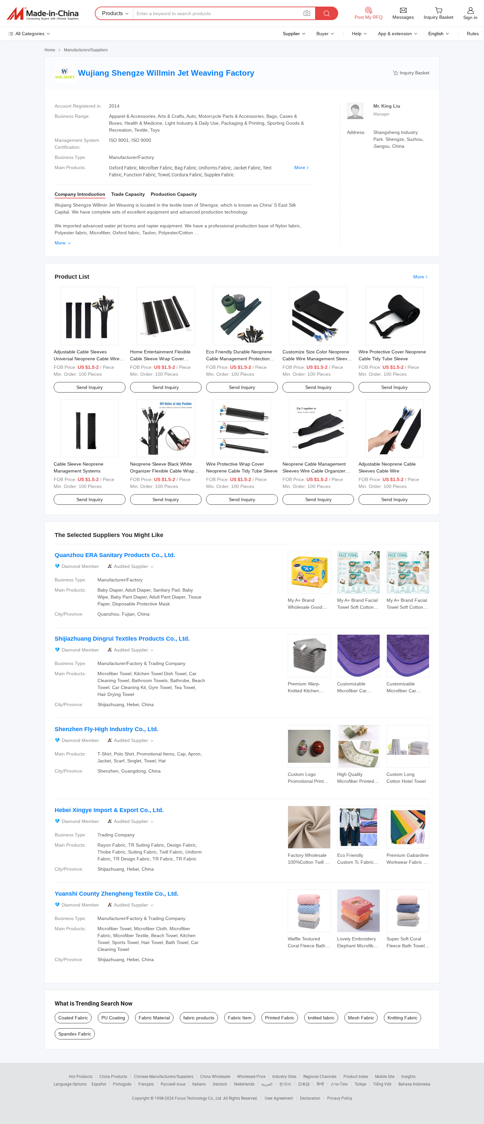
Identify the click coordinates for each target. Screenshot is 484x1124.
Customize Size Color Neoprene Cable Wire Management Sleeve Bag (316, 358)
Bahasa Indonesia (414, 1083)
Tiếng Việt (382, 1083)
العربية (266, 1083)
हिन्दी (320, 1083)
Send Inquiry (89, 387)
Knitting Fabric (402, 1017)
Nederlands (244, 1083)
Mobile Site (384, 1076)
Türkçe (360, 1083)
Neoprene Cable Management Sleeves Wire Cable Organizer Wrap (314, 470)
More (299, 167)
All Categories (29, 33)
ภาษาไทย (339, 1083)
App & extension (395, 33)
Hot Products (81, 1076)
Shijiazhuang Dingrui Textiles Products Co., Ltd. (122, 638)
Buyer (322, 33)
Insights (408, 1076)
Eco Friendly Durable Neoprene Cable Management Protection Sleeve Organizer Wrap (239, 358)
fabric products (198, 1017)
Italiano (199, 1083)
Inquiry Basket (411, 73)
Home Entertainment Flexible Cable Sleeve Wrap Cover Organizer (160, 358)
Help (357, 33)
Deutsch (220, 1083)
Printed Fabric (279, 1017)
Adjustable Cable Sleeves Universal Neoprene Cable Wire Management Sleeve (87, 358)
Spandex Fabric (74, 1033)
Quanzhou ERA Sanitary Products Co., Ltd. (115, 555)
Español (99, 1083)
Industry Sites (284, 1076)
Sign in (470, 17)
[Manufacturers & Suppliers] (42, 13)
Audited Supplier (134, 566)
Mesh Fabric (361, 1017)
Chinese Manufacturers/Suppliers (163, 1076)
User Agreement (279, 1098)
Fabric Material (154, 1017)
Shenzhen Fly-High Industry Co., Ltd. (106, 729)
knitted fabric (321, 1017)
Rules (473, 33)
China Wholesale (215, 1076)
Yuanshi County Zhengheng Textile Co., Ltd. (116, 893)
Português (122, 1083)
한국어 (285, 1083)
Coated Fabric (73, 1017)
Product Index (355, 1076)
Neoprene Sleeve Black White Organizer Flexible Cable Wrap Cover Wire (162, 470)
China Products (113, 1076)
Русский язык (173, 1083)
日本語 (304, 1083)
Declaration (310, 1098)
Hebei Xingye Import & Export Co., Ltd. (109, 810)
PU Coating (113, 1017)
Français (146, 1083)
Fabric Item (240, 1017)
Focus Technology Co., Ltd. (199, 1098)
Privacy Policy (339, 1098)
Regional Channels (319, 1076)
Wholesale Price (251, 1076)
